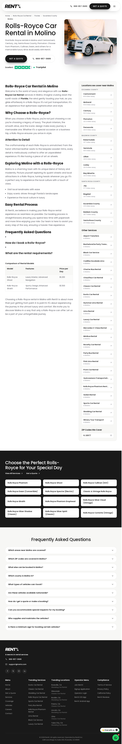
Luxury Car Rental (35, 724)
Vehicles (8, 705)
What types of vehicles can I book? (25, 584)
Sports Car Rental (35, 701)
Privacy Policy (101, 689)
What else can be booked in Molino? (25, 567)
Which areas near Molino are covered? (27, 550)
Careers (8, 709)
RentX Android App (81, 701)
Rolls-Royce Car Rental (22, 16)
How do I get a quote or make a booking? (28, 601)
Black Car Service (35, 720)
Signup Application (81, 689)
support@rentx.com (17, 664)
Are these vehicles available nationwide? (28, 592)
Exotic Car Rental (35, 685)
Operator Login (79, 693)
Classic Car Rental (35, 689)
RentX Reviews (102, 697)
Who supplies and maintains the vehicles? (28, 618)
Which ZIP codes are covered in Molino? (27, 558)
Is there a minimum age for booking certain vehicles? (34, 627)
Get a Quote (100, 6)
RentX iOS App (79, 697)
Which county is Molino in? (21, 575)
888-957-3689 (80, 6)
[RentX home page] (13, 6)
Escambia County (50, 16)
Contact (8, 713)
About (7, 689)
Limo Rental (33, 716)
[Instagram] (19, 671)
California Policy (102, 693)
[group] (38, 280)
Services (8, 697)
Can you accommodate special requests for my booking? (36, 609)
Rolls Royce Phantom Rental (36, 710)
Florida (37, 16)
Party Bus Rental (34, 705)
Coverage (9, 701)
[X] (13, 671)
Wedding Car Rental (36, 693)
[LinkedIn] (24, 671)
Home (7, 16)
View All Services (12, 473)
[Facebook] (7, 671)
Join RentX (77, 685)
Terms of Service (103, 685)
